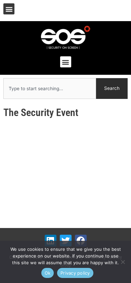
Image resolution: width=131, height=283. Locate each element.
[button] (8, 8)
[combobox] (49, 88)
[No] (122, 262)
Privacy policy (75, 273)
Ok (48, 273)
